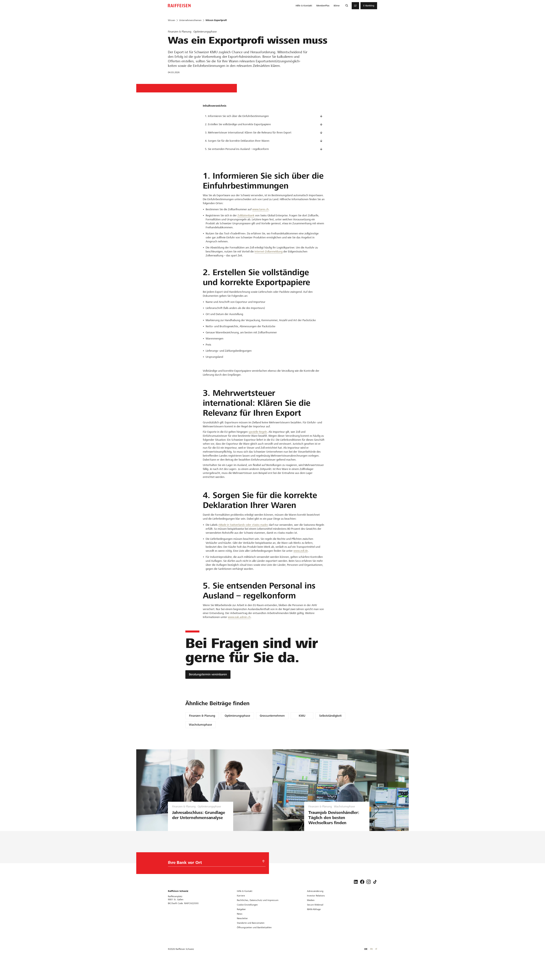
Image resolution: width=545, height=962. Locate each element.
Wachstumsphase (200, 724)
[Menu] (355, 5)
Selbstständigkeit (330, 715)
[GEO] (263, 861)
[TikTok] (375, 882)
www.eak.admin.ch (239, 617)
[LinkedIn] (356, 882)
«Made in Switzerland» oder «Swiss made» (243, 524)
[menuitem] (303, 5)
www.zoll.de (300, 550)
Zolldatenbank (245, 215)
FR (371, 949)
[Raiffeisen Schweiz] (179, 5)
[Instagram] (368, 882)
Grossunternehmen (272, 715)
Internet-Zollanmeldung (268, 251)
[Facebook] (362, 882)
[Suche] (347, 5)
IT (376, 949)
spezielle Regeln (258, 431)
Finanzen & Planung (202, 715)
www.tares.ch (260, 209)
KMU (302, 715)
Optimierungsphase (237, 715)
